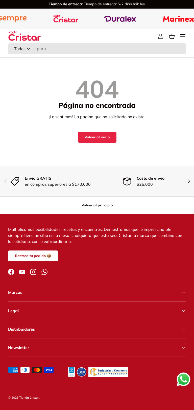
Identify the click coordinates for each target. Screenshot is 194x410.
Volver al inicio (97, 137)
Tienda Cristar (29, 397)
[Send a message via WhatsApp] (183, 379)
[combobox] (97, 48)
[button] (171, 36)
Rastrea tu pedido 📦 (33, 256)
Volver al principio (97, 205)
